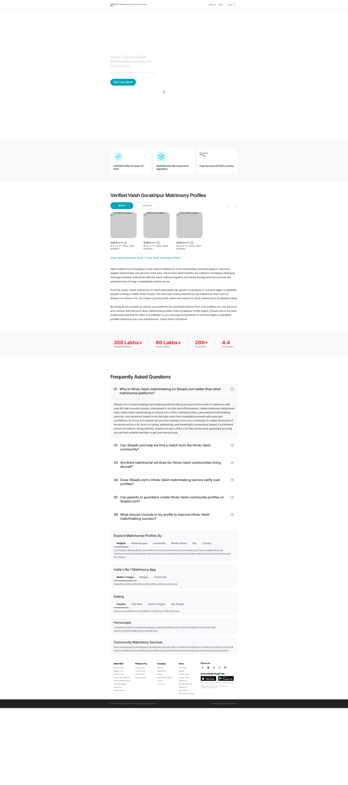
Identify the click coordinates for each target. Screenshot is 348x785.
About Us (160, 668)
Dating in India (173, 611)
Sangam (181, 671)
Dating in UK (149, 611)
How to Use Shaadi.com (122, 677)
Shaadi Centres (184, 674)
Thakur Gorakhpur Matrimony (210, 550)
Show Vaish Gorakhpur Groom (163, 257)
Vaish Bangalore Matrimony (145, 554)
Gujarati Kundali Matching (124, 631)
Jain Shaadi (213, 647)
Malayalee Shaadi (148, 650)
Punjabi (131, 584)
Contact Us (117, 687)
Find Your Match (123, 82)
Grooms (147, 205)
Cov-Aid (160, 681)
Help (220, 5)
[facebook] (203, 668)
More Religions (119, 557)
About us (212, 5)
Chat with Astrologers (186, 694)
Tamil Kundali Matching (138, 627)
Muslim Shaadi (176, 650)
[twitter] (220, 668)
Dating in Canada (136, 611)
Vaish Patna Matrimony (169, 550)
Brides (121, 205)
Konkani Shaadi (134, 650)
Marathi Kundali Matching (204, 627)
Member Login (119, 668)
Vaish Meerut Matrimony (196, 554)
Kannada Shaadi (225, 647)
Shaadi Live (183, 681)
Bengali (117, 584)
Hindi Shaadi (189, 647)
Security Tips (140, 674)
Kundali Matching (121, 627)
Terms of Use (140, 668)
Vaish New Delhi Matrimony (218, 554)
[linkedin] (214, 668)
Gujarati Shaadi (201, 647)
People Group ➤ (232, 703)
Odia (137, 584)
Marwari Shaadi (163, 650)
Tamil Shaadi (211, 650)
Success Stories (119, 690)
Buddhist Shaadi (161, 647)
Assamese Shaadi (134, 647)
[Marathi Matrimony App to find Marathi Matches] (208, 678)
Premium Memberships (122, 681)
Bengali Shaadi (148, 647)
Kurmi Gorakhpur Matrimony (125, 550)
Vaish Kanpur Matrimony (123, 554)
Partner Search (119, 674)
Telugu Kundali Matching (158, 627)
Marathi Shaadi (120, 647)
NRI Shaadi (187, 650)
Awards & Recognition (165, 677)
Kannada (173, 584)
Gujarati (144, 584)
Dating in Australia (121, 611)
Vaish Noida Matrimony (188, 550)
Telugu (156, 584)
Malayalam (164, 584)
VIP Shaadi (182, 668)
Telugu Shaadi (222, 650)
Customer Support (120, 684)
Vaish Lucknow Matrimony (147, 550)
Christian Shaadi (175, 647)
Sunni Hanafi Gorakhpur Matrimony (171, 554)
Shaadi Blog (161, 671)
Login (229, 5)
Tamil (150, 584)
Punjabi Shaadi (199, 650)
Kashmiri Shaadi (120, 650)
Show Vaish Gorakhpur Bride (126, 257)
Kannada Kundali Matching (146, 631)
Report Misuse (140, 677)
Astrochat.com (184, 690)
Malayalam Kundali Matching (181, 627)
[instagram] (208, 668)
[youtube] (225, 668)
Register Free (118, 671)
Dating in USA (161, 611)
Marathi (124, 584)
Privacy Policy (140, 671)
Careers (160, 674)
